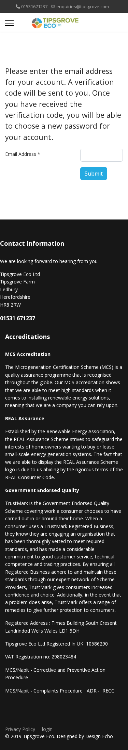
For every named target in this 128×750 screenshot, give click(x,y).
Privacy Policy (20, 729)
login (47, 729)
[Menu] (9, 23)
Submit (94, 173)
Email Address (22, 154)
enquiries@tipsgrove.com (82, 7)
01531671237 (34, 7)
